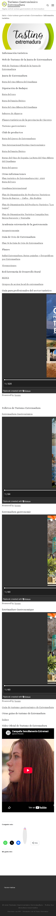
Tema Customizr (42, 911)
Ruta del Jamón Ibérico (14, 100)
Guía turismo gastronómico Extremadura (25, 15)
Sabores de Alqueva (12, 113)
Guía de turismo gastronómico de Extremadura (28, 707)
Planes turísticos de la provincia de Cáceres (27, 119)
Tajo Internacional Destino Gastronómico (23, 145)
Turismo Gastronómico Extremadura (26, 905)
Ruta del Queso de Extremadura (19, 138)
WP (19, 911)
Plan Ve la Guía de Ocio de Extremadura (22, 243)
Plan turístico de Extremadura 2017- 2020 (23, 178)
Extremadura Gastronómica (17, 414)
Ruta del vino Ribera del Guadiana (19, 81)
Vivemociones (9, 265)
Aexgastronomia (10, 230)
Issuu (18, 395)
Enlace (5, 719)
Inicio (4, 15)
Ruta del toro (9, 94)
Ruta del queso (10, 167)
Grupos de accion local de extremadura (22, 284)
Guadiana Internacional (14, 188)
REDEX (5, 277)
